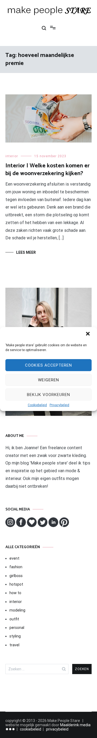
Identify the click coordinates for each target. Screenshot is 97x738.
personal (16, 627)
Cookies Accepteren (48, 365)
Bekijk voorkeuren (48, 394)
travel (14, 645)
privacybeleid (57, 729)
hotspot (16, 584)
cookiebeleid (30, 729)
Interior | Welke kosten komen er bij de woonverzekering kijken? (47, 169)
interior (11, 156)
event (14, 558)
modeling (17, 610)
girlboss (16, 576)
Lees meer (26, 252)
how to (15, 593)
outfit (14, 619)
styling (15, 636)
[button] (88, 334)
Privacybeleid (59, 405)
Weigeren (48, 380)
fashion (15, 567)
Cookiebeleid (37, 405)
